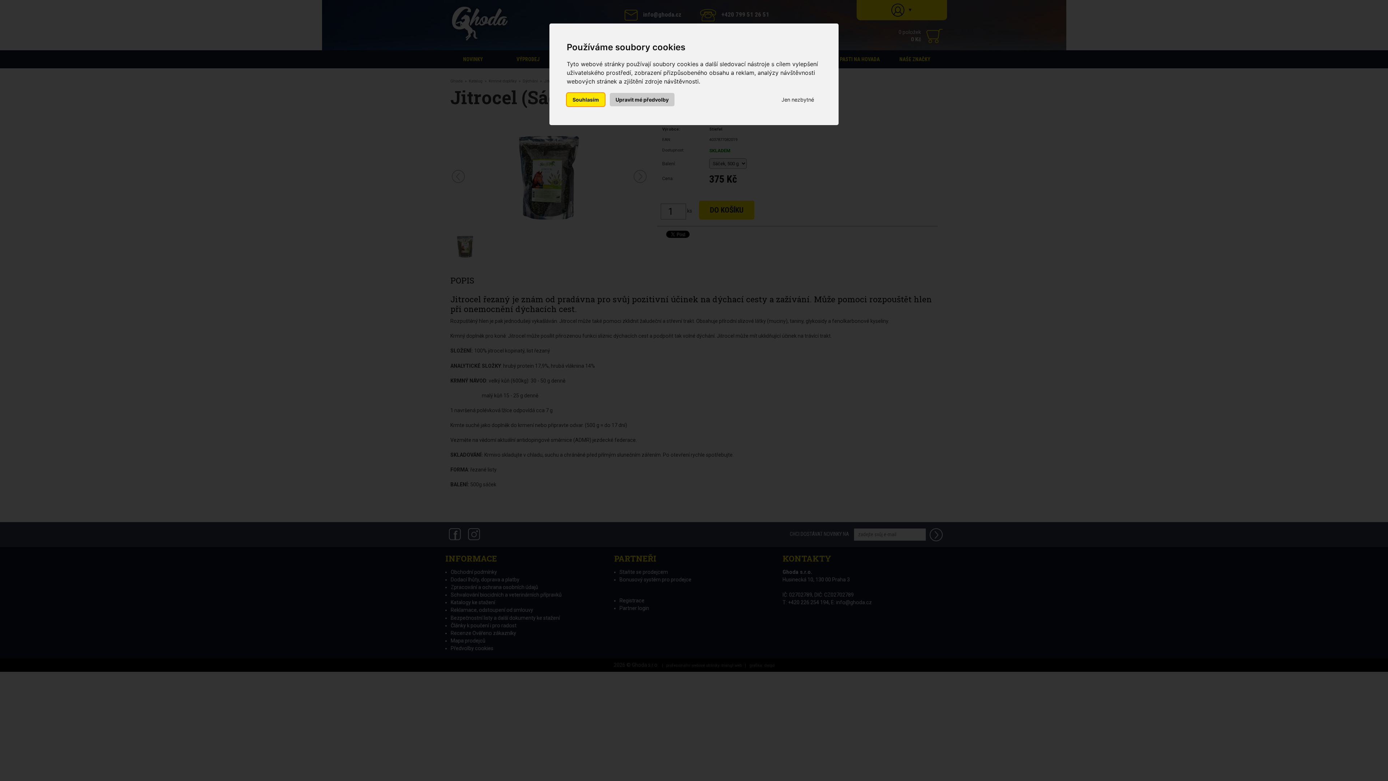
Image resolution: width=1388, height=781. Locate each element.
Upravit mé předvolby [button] (642, 100)
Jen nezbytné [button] (797, 100)
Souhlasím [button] (586, 100)
